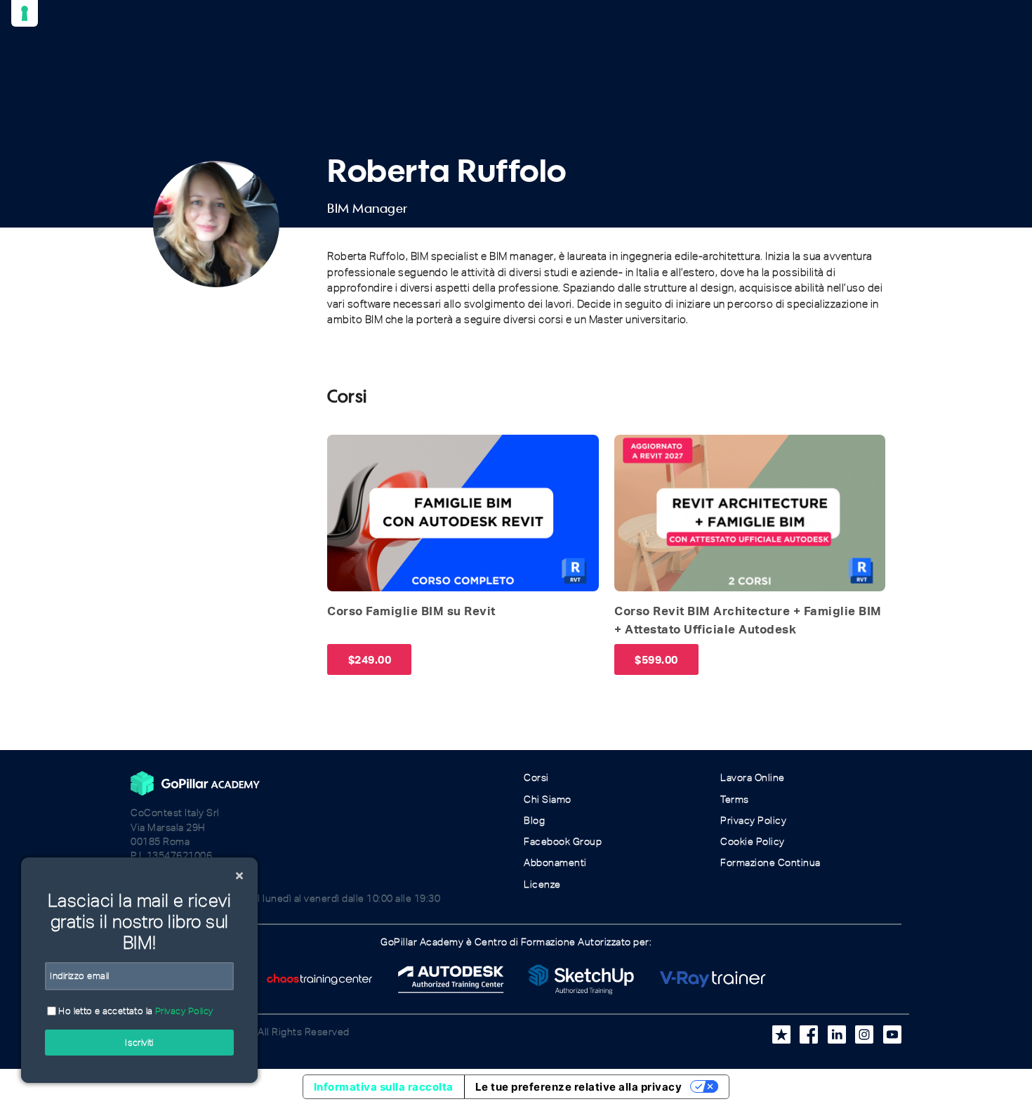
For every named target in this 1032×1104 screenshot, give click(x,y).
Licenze (542, 884)
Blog (534, 820)
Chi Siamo (547, 799)
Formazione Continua (770, 862)
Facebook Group (563, 841)
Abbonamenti (555, 862)
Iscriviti (139, 1042)
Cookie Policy (752, 841)
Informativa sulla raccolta (384, 1086)
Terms (734, 799)
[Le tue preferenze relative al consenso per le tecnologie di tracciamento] (24, 13)
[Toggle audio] (341, 449)
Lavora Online (752, 778)
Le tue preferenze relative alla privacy (578, 1086)
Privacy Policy (753, 820)
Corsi (536, 778)
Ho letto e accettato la (134, 1011)
